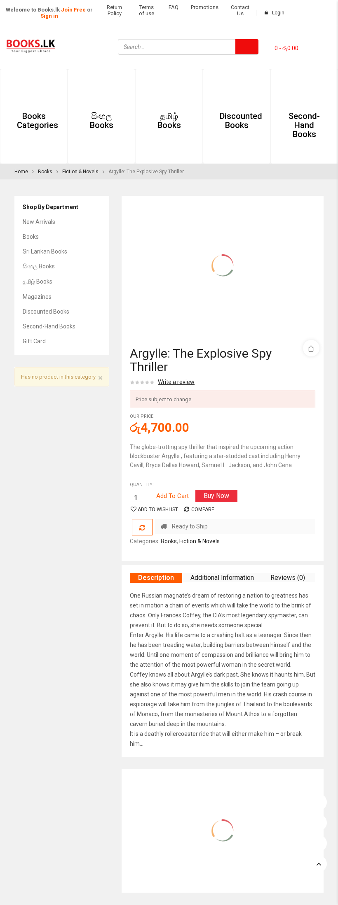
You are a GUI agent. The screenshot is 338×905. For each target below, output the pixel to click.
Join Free (73, 10)
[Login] (318, 800)
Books (45, 171)
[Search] (246, 46)
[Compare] (142, 527)
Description (156, 578)
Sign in (49, 16)
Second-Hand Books (49, 326)
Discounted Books (46, 311)
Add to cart (172, 496)
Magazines (37, 296)
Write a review (176, 382)
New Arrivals (39, 222)
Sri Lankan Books (45, 251)
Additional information (222, 578)
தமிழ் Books (37, 281)
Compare (202, 509)
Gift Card (34, 341)
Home (21, 171)
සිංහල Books (39, 266)
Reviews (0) (287, 578)
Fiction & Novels (80, 171)
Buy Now (216, 496)
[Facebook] (315, 35)
